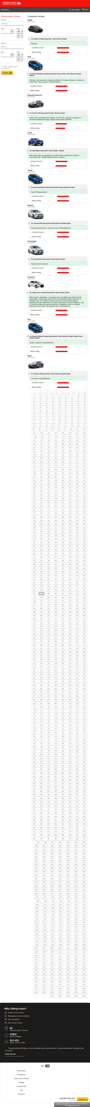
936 (55, 813)
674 (70, 692)
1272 (52, 985)
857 (63, 776)
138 (70, 447)
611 (77, 663)
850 (70, 773)
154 (70, 455)
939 (77, 813)
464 (55, 597)
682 (70, 696)
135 (48, 447)
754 (70, 729)
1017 (84, 850)
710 (41, 711)
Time (18, 28)
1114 (76, 901)
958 (41, 824)
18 (78, 396)
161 (63, 458)
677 (34, 696)
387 (77, 561)
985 (63, 835)
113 (63, 436)
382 (41, 561)
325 (34, 535)
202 (70, 477)
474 (70, 601)
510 (41, 619)
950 (41, 820)
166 (41, 462)
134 (41, 447)
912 (55, 802)
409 (63, 572)
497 (63, 612)
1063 (60, 875)
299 (77, 520)
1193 (36, 945)
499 (77, 612)
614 (41, 667)
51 (59, 411)
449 (63, 590)
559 (48, 641)
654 (41, 685)
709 (34, 711)
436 (84, 583)
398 (41, 568)
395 (77, 564)
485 (34, 608)
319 (48, 531)
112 (56, 436)
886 (41, 791)
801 (63, 751)
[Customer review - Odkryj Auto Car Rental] (87, 10)
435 (77, 583)
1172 (36, 934)
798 (41, 751)
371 (77, 553)
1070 (60, 879)
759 (48, 733)
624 (55, 670)
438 (41, 586)
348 (84, 542)
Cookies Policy (21, 1086)
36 (78, 403)
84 (40, 425)
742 (41, 725)
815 (48, 758)
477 (34, 605)
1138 (44, 915)
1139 (52, 915)
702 (41, 707)
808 (56, 754)
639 (48, 678)
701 (34, 707)
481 (63, 605)
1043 (68, 864)
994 (70, 839)
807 (48, 754)
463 (48, 597)
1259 (60, 977)
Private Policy (21, 1071)
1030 (76, 857)
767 (48, 736)
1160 (52, 926)
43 (66, 407)
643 (77, 678)
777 (63, 740)
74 (34, 422)
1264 (44, 981)
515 (77, 619)
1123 (36, 908)
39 (40, 407)
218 (70, 484)
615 (48, 667)
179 (77, 466)
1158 (36, 926)
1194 (44, 945)
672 (55, 692)
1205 (76, 948)
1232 (68, 963)
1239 (68, 966)
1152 (44, 923)
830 (41, 765)
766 (41, 736)
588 (84, 652)
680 (55, 696)
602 (70, 659)
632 (55, 674)
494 (41, 612)
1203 (60, 948)
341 (34, 542)
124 (84, 440)
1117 (45, 904)
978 (70, 831)
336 (55, 539)
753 (63, 729)
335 (48, 539)
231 (48, 491)
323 (77, 531)
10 (85, 393)
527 (48, 627)
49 (47, 411)
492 (84, 608)
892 (84, 791)
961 (63, 824)
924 (84, 806)
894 (41, 795)
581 (34, 652)
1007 (60, 846)
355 (77, 546)
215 (48, 484)
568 (55, 645)
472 (55, 601)
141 (34, 451)
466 (70, 597)
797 (34, 751)
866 (70, 780)
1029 (68, 857)
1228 (36, 963)
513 (63, 619)
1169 (68, 930)
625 (63, 670)
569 (63, 645)
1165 (36, 930)
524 (84, 623)
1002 (76, 842)
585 (63, 652)
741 (34, 725)
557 (34, 641)
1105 (60, 897)
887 (48, 791)
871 (48, 784)
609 (63, 663)
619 (77, 667)
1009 (76, 846)
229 (34, 491)
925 (34, 809)
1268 (76, 981)
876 (84, 784)
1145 (44, 919)
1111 (53, 901)
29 (34, 403)
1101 (84, 893)
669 (34, 692)
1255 (84, 974)
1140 (60, 915)
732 (84, 718)
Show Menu (5, 10)
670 (41, 692)
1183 (68, 937)
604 (84, 659)
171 (77, 462)
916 (84, 802)
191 (48, 473)
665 (63, 689)
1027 (52, 857)
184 (55, 469)
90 (78, 425)
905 (63, 798)
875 (77, 784)
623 (48, 670)
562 (70, 641)
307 (77, 524)
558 (41, 641)
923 (77, 806)
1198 (76, 945)
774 (41, 740)
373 (34, 557)
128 (55, 444)
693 (34, 703)
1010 (84, 846)
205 (34, 480)
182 (41, 469)
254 (41, 502)
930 (70, 809)
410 (70, 572)
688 (55, 700)
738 (70, 722)
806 (41, 754)
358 (41, 550)
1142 (76, 915)
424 (55, 579)
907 (77, 798)
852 (84, 773)
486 (41, 608)
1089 (44, 890)
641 (63, 678)
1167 (52, 930)
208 (56, 480)
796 (84, 747)
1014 (60, 850)
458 (70, 594)
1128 (76, 908)
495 (48, 612)
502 (41, 616)
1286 (52, 992)
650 (70, 681)
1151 (36, 923)
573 (34, 648)
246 (41, 499)
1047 (44, 868)
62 (72, 414)
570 (70, 645)
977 (63, 831)
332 (84, 535)
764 (84, 733)
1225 (68, 959)
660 (84, 685)
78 (59, 422)
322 (70, 531)
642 (70, 678)
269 (34, 510)
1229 (44, 963)
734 (41, 722)
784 (55, 743)
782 (41, 743)
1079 (76, 882)
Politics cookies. (72, 1105)
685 (34, 700)
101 (34, 433)
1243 (44, 970)
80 (72, 422)
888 (55, 791)
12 (40, 396)
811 (77, 754)
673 (63, 692)
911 (48, 802)
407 (48, 572)
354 (70, 546)
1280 (60, 988)
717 (34, 714)
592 (55, 656)
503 (48, 616)
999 (52, 842)
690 (70, 700)
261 (34, 506)
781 (34, 743)
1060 (36, 875)
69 (59, 418)
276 (84, 510)
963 (77, 824)
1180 (44, 937)
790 (41, 747)
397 (34, 568)
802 (70, 751)
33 (59, 403)
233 (63, 491)
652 (84, 681)
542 (41, 634)
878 (41, 787)
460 (84, 594)
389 (34, 564)
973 (34, 831)
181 (34, 469)
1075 (44, 882)
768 (55, 736)
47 (34, 411)
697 (63, 703)
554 (70, 637)
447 (48, 590)
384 (55, 561)
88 (66, 425)
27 (78, 400)
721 (63, 714)
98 (71, 429)
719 (48, 714)
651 (77, 681)
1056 (60, 871)
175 (48, 466)
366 (41, 553)
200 (55, 477)
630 (41, 674)
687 (48, 700)
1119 (60, 904)
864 (55, 780)
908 (84, 798)
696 (55, 703)
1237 (52, 966)
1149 (76, 919)
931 (77, 809)
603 (77, 659)
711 (48, 711)
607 (48, 663)
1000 (60, 842)
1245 (60, 970)
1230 (52, 963)
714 (70, 711)
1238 (60, 966)
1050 (68, 868)
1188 (52, 941)
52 (66, 411)
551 (48, 637)
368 (55, 553)
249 (63, 499)
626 (70, 670)
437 (34, 586)
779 (77, 740)
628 (84, 670)
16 (66, 396)
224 (55, 488)
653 (34, 685)
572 (84, 645)
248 (55, 499)
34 (66, 403)
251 (77, 499)
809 (63, 754)
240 (55, 495)
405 (34, 572)
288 (55, 517)
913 (63, 802)
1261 (76, 977)
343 (48, 542)
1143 (84, 915)
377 (63, 557)
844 (84, 769)
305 (63, 524)
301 (34, 524)
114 (70, 436)
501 (34, 616)
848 (55, 773)
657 (63, 685)
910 (41, 802)
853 (34, 776)
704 (55, 707)
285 (34, 517)
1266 (60, 981)
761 (63, 733)
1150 (84, 919)
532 (84, 627)
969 (63, 828)
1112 (60, 901)
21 (40, 400)
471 (48, 601)
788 (84, 743)
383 (48, 561)
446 (41, 590)
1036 (68, 860)
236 (84, 491)
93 (39, 429)
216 (55, 484)
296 (55, 520)
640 (55, 678)
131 (77, 444)
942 (41, 817)
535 (48, 630)
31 (47, 403)
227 (77, 488)
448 (55, 590)
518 (41, 623)
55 (85, 411)
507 (77, 616)
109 (35, 436)
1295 (84, 996)
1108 (84, 897)
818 (70, 758)
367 (48, 553)
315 (77, 528)
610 (70, 663)
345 (63, 542)
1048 (52, 868)
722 (70, 714)
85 (47, 425)
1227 (84, 959)
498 (70, 612)
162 (70, 458)
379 (77, 557)
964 (84, 824)
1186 (36, 941)
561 (63, 641)
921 (63, 806)
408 (56, 572)
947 (77, 817)
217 (63, 484)
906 (70, 798)
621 (34, 670)
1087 (84, 886)
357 (34, 550)
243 (77, 495)
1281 (68, 988)
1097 (52, 893)
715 (77, 711)
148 (84, 451)
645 (34, 681)
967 (48, 828)
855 (48, 776)
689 (63, 700)
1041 (52, 864)
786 (70, 743)
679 (48, 696)
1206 (84, 948)
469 (34, 601)
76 (47, 422)
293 (34, 520)
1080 (84, 882)
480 (55, 605)
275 (77, 510)
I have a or (9, 67)
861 (34, 780)
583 (48, 652)
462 (41, 597)
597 (34, 659)
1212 (76, 952)
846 (41, 773)
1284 (36, 992)
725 (34, 718)
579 (77, 648)
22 (47, 400)
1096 (44, 893)
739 (77, 722)
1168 (60, 930)
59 (53, 414)
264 (55, 506)
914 (70, 802)
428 (84, 579)
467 (77, 597)
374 (41, 557)
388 (84, 561)
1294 (76, 996)
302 (41, 524)
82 (85, 422)
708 (84, 707)
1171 (84, 930)
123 (77, 440)
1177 (76, 934)
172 (84, 462)
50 (53, 411)
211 (77, 480)
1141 (68, 915)
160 (55, 458)
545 (63, 634)
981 (34, 835)
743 (48, 725)
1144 (36, 919)
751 (48, 729)
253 (34, 502)
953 (63, 820)
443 (77, 586)
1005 (44, 846)
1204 (68, 948)
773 (34, 740)
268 (84, 506)
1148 (68, 919)
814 (41, 758)
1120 (68, 904)
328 (55, 535)
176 (55, 466)
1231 (60, 963)
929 (63, 809)
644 (84, 678)
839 (48, 769)
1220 (84, 956)
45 (78, 407)
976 (55, 831)
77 (53, 422)
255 (48, 502)
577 (63, 648)
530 (70, 627)
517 (34, 623)
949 (34, 820)
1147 (60, 919)
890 (70, 791)
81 (78, 422)
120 (55, 440)
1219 (76, 956)
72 (78, 418)
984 (55, 835)
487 (48, 608)
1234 (84, 963)
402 (70, 568)
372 (84, 553)
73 (85, 418)
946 (70, 817)
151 (48, 455)
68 (53, 418)
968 (55, 828)
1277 (36, 988)
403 (77, 568)
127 (48, 444)
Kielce (64, 74)
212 (84, 480)
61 (66, 414)
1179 (36, 937)
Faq (21, 1090)
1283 (84, 988)
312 (55, 528)
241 (63, 495)
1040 (44, 864)
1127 (68, 908)
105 (63, 433)
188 (84, 469)
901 (34, 798)
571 (77, 645)
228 (84, 488)
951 (48, 820)
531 (77, 627)
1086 (76, 886)
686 (41, 700)
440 (55, 586)
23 (53, 400)
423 (48, 579)
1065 (76, 875)
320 (55, 531)
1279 (52, 988)
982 (41, 835)
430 (41, 583)
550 (41, 637)
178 (70, 466)
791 (48, 747)
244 (84, 495)
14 (53, 396)
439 (48, 586)
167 (48, 462)
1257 (44, 977)
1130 (36, 912)
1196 (60, 945)
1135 (76, 912)
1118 (52, 904)
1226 (76, 959)
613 (34, 667)
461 (34, 597)
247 (48, 499)
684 (84, 696)
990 (41, 839)
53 (72, 411)
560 (55, 641)
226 (70, 488)
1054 (44, 871)
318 (41, 531)
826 (70, 762)
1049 (60, 868)
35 (72, 403)
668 (84, 689)
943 (48, 817)
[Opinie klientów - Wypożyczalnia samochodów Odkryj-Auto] (83, 10)
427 (77, 579)
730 (70, 718)
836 (84, 765)
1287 (60, 992)
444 (84, 586)
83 (34, 425)
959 (48, 824)
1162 (68, 926)
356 (84, 546)
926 (41, 809)
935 (48, 813)
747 (77, 725)
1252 (60, 974)
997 (38, 842)
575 (48, 648)
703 (48, 707)
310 (41, 528)
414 (41, 575)
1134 (68, 912)
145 (63, 451)
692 (84, 700)
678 (41, 696)
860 (84, 776)
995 (77, 839)
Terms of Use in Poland (21, 1078)
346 (70, 542)
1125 (52, 908)
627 (77, 670)
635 (77, 674)
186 (70, 469)
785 (63, 743)
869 (34, 784)
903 (48, 798)
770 (70, 736)
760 (55, 733)
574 (41, 648)
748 (84, 725)
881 (63, 787)
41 (53, 407)
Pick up (3, 20)
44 (72, 407)
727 (48, 718)
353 (63, 546)
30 (40, 403)
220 (84, 484)
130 (70, 444)
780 (84, 740)
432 (55, 583)
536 (55, 630)
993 (63, 839)
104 (55, 433)
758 (41, 733)
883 (77, 787)
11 (34, 396)
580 (84, 648)
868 (84, 780)
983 (48, 835)
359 (48, 550)
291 (77, 517)
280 (55, 513)
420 (84, 575)
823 (48, 762)
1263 (36, 981)
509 (34, 619)
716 (84, 711)
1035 (60, 860)
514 (70, 619)
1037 (76, 860)
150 (41, 455)
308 (84, 524)
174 (41, 466)
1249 (36, 974)
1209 (52, 952)
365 (34, 553)
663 (48, 689)
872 (55, 784)
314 (70, 528)
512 (55, 619)
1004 (36, 846)
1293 (68, 996)
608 (56, 663)
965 (34, 828)
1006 (52, 846)
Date (2, 28)
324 (84, 531)
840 (55, 769)
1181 (52, 937)
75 (40, 422)
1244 (52, 970)
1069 (52, 879)
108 (84, 433)
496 (55, 612)
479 (48, 605)
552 (55, 637)
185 (63, 469)
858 (70, 776)
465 (63, 597)
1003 (84, 842)
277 (34, 513)
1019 (44, 853)
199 (48, 477)
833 (63, 765)
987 (77, 835)
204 (84, 477)
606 (41, 663)
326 (41, 535)
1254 (76, 974)
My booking (76, 10)
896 (55, 795)
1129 (84, 908)
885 (34, 791)
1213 (84, 952)
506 (70, 616)
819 (77, 758)
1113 (68, 901)
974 (41, 831)
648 (55, 681)
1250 (44, 974)
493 (34, 612)
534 (41, 630)
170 (70, 462)
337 (63, 539)
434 (70, 583)
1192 (84, 941)
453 (34, 594)
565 (34, 645)
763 (77, 733)
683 (77, 696)
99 (77, 429)
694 (41, 703)
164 (84, 458)
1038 (84, 860)
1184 (76, 937)
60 (59, 414)
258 (70, 502)
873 (63, 784)
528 (55, 627)
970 (70, 828)
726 (41, 718)
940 (84, 813)
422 (41, 579)
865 (63, 780)
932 (84, 809)
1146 (52, 919)
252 (84, 499)
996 (84, 839)
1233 (76, 963)
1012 (44, 850)
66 (40, 418)
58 (47, 414)
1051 (76, 868)
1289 (76, 992)
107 (77, 433)
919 (48, 806)
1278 (44, 988)
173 (34, 466)
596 (84, 656)
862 (41, 780)
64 (85, 414)
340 (84, 539)
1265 (52, 981)
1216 (52, 956)
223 (48, 488)
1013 (52, 850)
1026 (44, 857)
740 (84, 722)
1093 (76, 890)
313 (63, 528)
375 (48, 557)
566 (41, 645)
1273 (60, 985)
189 (34, 473)
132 (84, 444)
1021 (60, 853)
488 (55, 608)
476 (84, 601)
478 (41, 605)
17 (72, 396)
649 (63, 681)
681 (63, 696)
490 (70, 608)
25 (66, 400)
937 (63, 813)
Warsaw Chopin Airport (63, 223)
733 (34, 722)
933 (34, 813)
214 (41, 484)
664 (55, 689)
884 (84, 787)
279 (48, 513)
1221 (36, 959)
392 (55, 564)
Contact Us (21, 1094)
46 (85, 407)
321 (63, 531)
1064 (68, 875)
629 (34, 674)
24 (59, 400)
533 (34, 630)
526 (41, 627)
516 (84, 619)
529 (63, 627)
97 (65, 429)
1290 (84, 992)
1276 (84, 985)
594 (70, 656)
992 (55, 839)
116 (84, 436)
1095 (36, 893)
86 (53, 425)
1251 (52, 974)
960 (55, 824)
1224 (60, 959)
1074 (36, 882)
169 (63, 462)
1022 (68, 853)
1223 (52, 959)
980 (84, 831)
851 (77, 773)
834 (70, 765)
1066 (84, 875)
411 (77, 572)
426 (70, 579)
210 (70, 480)
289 (63, 517)
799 (48, 751)
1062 (52, 875)
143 (48, 451)
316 (84, 528)
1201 (44, 948)
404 (84, 568)
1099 (68, 893)
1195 (52, 945)
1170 (76, 930)
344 (55, 542)
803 (77, 751)
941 (34, 817)
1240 (76, 966)
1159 (44, 926)
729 (63, 718)
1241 (84, 966)
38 (34, 407)
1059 (84, 871)
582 (41, 652)
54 (78, 411)
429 (34, 583)
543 (48, 634)
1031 (84, 857)
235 (77, 491)
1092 (68, 890)
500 (84, 612)
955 (77, 820)
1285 (44, 992)
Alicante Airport (61, 39)
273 (63, 510)
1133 (60, 912)
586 (70, 652)
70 (66, 418)
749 (34, 729)
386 (70, 561)
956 (84, 820)
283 (77, 513)
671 (48, 692)
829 (34, 765)
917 (34, 806)
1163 (76, 926)
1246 (68, 970)
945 (63, 817)
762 (70, 733)
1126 (60, 908)
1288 (68, 992)
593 (63, 656)
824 (55, 762)
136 (55, 447)
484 (84, 605)
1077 (60, 882)
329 (63, 535)
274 (70, 510)
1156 (76, 923)
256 (55, 502)
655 (48, 685)
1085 (68, 886)
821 (34, 762)
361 (63, 550)
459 (77, 594)
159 (48, 458)
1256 (36, 977)
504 (55, 616)
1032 (36, 860)
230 (41, 491)
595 (77, 656)
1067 (36, 879)
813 (34, 758)
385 (63, 561)
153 (63, 455)
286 (41, 517)
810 (70, 754)
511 (48, 619)
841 (63, 769)
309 (34, 528)
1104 (52, 897)
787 (77, 743)
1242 (36, 970)
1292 (60, 996)
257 (63, 502)
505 (63, 616)
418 (70, 575)
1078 (68, 882)
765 (34, 736)
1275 (76, 985)
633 (63, 674)
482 (70, 605)
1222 (44, 959)
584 (55, 652)
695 (48, 703)
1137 (36, 915)
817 (63, 758)
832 (55, 765)
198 (41, 477)
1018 (36, 853)
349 (34, 546)
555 (77, 637)
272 (55, 510)
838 (41, 769)
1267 (68, 981)
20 (34, 400)
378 (70, 557)
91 (85, 425)
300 (84, 520)
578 (70, 648)
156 (84, 455)
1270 (36, 985)
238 (41, 495)
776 (55, 740)
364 (84, 550)
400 (55, 568)
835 (77, 765)
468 (84, 597)
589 (34, 656)
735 (48, 722)
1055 (52, 871)
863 (48, 780)
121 (63, 440)
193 (63, 473)
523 (77, 623)
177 (63, 466)
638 (41, 678)
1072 (76, 879)
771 (77, 736)
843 (77, 769)
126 (41, 444)
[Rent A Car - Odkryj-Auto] (11, 6)
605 (34, 663)
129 (63, 444)
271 (48, 510)
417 (63, 575)
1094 (84, 890)
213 (34, 484)
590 (41, 656)
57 (40, 414)
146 (70, 451)
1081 (36, 886)
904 (55, 798)
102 (41, 433)
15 (59, 396)
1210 (60, 952)
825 (63, 762)
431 (48, 583)
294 (41, 520)
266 (70, 506)
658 (70, 685)
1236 (44, 966)
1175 (60, 934)
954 (70, 820)
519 (48, 623)
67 (47, 418)
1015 (68, 850)
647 (48, 681)
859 (77, 776)
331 (77, 535)
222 (41, 488)
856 (55, 776)
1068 (44, 879)
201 (63, 477)
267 (77, 506)
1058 (76, 871)
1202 (52, 948)
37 (85, 403)
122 (70, 440)
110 (42, 436)
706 (70, 707)
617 (63, 667)
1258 (52, 977)
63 (78, 414)
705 (63, 707)
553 (63, 637)
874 (70, 784)
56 (34, 414)
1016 (76, 850)
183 (48, 469)
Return (3, 43)
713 (63, 711)
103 (48, 433)
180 (84, 466)
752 (55, 729)
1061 (44, 875)
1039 (36, 864)
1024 (84, 853)
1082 (44, 886)
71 (72, 418)
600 (55, 659)
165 (34, 462)
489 (63, 608)
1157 (84, 923)
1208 (44, 952)
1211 (68, 952)
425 (63, 579)
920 (55, 806)
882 (70, 787)
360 (55, 550)
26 (72, 400)
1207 (36, 952)
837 (34, 769)
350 (41, 546)
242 (70, 495)
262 (41, 506)
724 (84, 714)
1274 (68, 985)
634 (70, 674)
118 (41, 440)
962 (70, 824)
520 (55, 623)
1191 (76, 941)
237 (34, 495)
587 (77, 652)
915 (77, 802)
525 (34, 627)
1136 (84, 912)
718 (41, 714)
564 (84, 641)
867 (77, 780)
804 (84, 751)
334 (41, 539)
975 (48, 831)
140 (84, 447)
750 (41, 729)
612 (84, 663)
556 (84, 637)
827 (77, 762)
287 (48, 517)
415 (48, 575)
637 (34, 678)
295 (48, 520)
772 (84, 736)
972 (84, 828)
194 (70, 473)
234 (70, 491)
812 (84, 754)
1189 (60, 941)
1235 (36, 966)
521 (63, 623)
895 (48, 795)
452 (84, 590)
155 (77, 455)
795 (77, 747)
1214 (36, 956)
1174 (52, 934)
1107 (76, 897)
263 (48, 506)
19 (85, 396)
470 (41, 601)
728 (55, 718)
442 (70, 586)
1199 (84, 945)
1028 (60, 857)
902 (41, 798)
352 (55, 546)
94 (46, 429)
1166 (44, 930)
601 (63, 659)
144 (55, 451)
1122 (84, 904)
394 (70, 564)
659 (77, 685)
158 (41, 458)
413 (34, 575)
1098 (60, 893)
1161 (60, 926)
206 (41, 480)
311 (48, 528)
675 (77, 692)
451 (77, 590)
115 (77, 436)
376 (55, 557)
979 (77, 831)
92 (33, 429)
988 (84, 835)
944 (55, 817)
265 (63, 506)
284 (84, 513)
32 (53, 403)
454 (41, 594)
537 (63, 630)
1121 (76, 904)
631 (48, 674)
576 (55, 648)
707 (77, 707)
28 (85, 400)
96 (58, 429)
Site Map (21, 1082)
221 (34, 488)
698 (70, 703)
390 (41, 564)
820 (84, 758)
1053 (36, 871)
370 (70, 553)
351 (48, 546)
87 (59, 425)
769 (63, 736)
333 (34, 539)
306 (70, 524)
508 (84, 616)
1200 (36, 948)
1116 (37, 904)
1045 (84, 864)
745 (63, 725)
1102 (36, 897)
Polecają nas (21, 1074)
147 (77, 451)
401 (63, 568)
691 (77, 700)
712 (55, 711)
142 (41, 451)
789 (34, 747)
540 (84, 630)
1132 (52, 912)
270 (41, 510)
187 (77, 469)
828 (84, 762)
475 (77, 601)
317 (34, 531)
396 (84, 564)
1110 (45, 901)
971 (77, 828)
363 (77, 550)
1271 (44, 985)
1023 (76, 853)
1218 (68, 956)
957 (34, 824)
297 (63, 520)
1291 (52, 996)
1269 (84, 981)
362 (70, 550)
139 (77, 447)
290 (70, 517)
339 (77, 539)
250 (70, 499)
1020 (52, 853)
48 (40, 411)
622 (41, 670)
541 (34, 634)
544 (55, 634)
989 (34, 839)
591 (48, 656)
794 (70, 747)
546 (70, 634)
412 (84, 572)
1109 (37, 901)
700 (84, 703)
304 (55, 524)
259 (77, 502)
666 (70, 689)
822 (41, 762)
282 (70, 513)
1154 (60, 923)
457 (63, 594)
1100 (76, 893)
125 (34, 444)
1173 (44, 934)
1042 (60, 864)
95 (52, 429)
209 (63, 480)
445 (34, 590)
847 (48, 773)
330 (70, 535)
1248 (84, 970)
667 (77, 689)
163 (77, 458)
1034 (52, 860)
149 (34, 455)
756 (84, 729)
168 (55, 462)
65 (34, 418)
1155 (68, 923)
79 (66, 422)
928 (55, 809)
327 (48, 535)
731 (77, 718)
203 (77, 477)
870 (41, 784)
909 (34, 802)
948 (84, 817)
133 (34, 447)
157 (34, 458)
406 (41, 572)
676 (84, 692)
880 (55, 787)
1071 (68, 879)
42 (59, 407)
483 (77, 605)
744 (55, 725)
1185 (84, 937)
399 (48, 568)
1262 (84, 977)
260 (84, 502)
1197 (68, 945)
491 (77, 608)
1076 (52, 882)
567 (48, 645)
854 (41, 776)
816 (55, 758)
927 (48, 809)
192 (55, 473)
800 (55, 751)
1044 (76, 864)
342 (41, 542)
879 (48, 787)
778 (70, 740)
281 (63, 513)
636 (84, 674)
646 (41, 681)
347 (77, 542)
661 (34, 689)
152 (55, 455)
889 (63, 791)
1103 (44, 897)
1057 (68, 871)
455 (48, 594)
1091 (60, 890)
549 (34, 637)
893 (34, 795)
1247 (76, 970)
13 (47, 396)
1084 (60, 886)
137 (63, 447)
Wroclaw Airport (69, 187)
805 (34, 754)
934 (41, 813)
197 (34, 477)
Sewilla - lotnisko (58, 151)
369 (63, 553)
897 (63, 795)
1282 (76, 988)
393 (63, 564)
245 (34, 499)
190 (41, 473)
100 (84, 429)
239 (48, 495)
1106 (68, 897)
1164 (84, 926)
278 (41, 513)
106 (70, 433)
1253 (68, 974)
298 (70, 520)
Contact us (83, 1099)
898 (70, 795)
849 (63, 773)
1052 (84, 868)
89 (72, 425)
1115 (84, 901)
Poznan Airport (60, 259)
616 (55, 667)
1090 (52, 890)
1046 (36, 868)
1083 (52, 886)
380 (84, 557)
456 (55, 594)
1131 (44, 912)
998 (45, 842)
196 (84, 473)
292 (84, 517)
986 (70, 835)
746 (70, 725)
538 (70, 630)
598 (41, 659)
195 (77, 473)
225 (63, 488)
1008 (68, 846)
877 (34, 787)
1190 (68, 941)
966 (41, 828)
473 (63, 601)
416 (55, 575)
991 (48, 839)
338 (70, 539)
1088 (36, 890)
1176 (68, 934)
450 (70, 590)
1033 (44, 860)
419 (77, 575)
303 (48, 524)
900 (84, 795)
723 (77, 714)
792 (55, 747)
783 (48, 743)
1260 (68, 977)
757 (34, 733)
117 (34, 440)
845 (34, 773)
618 (70, 667)
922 (70, 806)
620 (84, 667)
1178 (84, 934)
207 (48, 480)
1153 (52, 923)
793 (63, 747)
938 (70, 813)
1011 (36, 850)
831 (48, 765)
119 (48, 440)
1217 (60, 956)
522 (70, 623)
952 (55, 820)
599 (48, 659)
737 (63, 722)
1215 (44, 956)
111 (49, 436)
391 (48, 564)
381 (34, 561)
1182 (60, 937)
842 (70, 769)
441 (63, 586)
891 (77, 791)
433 (63, 583)
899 (77, 795)
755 (77, 729)
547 (77, 634)
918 (41, 806)
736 (55, 722)
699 (77, 703)
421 (34, 579)
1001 (68, 842)
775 (48, 740)
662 (41, 689)
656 (55, 685)
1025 (36, 857)
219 (77, 484)
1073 (84, 879)
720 (55, 714)
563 (77, 641)
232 (55, 491)
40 (47, 407)
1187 (44, 941)
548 (84, 634)
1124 (44, 908)
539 (77, 630)
